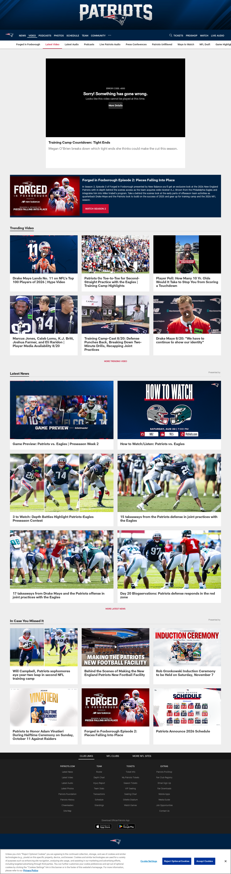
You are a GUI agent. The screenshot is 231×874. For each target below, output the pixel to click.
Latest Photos (67, 788)
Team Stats (99, 788)
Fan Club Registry (164, 777)
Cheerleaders (67, 805)
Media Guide (164, 799)
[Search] (170, 35)
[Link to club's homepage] (9, 35)
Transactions (99, 794)
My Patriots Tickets (130, 777)
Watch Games (130, 805)
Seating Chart (130, 794)
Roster (99, 772)
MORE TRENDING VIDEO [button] (115, 361)
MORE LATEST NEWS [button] (115, 608)
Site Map (67, 811)
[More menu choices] (109, 35)
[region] (115, 861)
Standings (99, 805)
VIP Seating (130, 788)
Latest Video (67, 777)
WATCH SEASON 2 (95, 208)
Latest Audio (67, 783)
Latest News (67, 772)
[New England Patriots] (115, 842)
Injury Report (99, 783)
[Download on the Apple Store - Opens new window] (103, 827)
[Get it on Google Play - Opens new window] (126, 828)
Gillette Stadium (130, 799)
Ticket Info (130, 772)
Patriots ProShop (164, 772)
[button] (116, 105)
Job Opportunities (164, 805)
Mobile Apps (164, 794)
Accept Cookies (205, 861)
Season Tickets (130, 783)
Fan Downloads (164, 788)
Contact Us (164, 811)
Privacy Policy (30, 870)
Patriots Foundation (67, 794)
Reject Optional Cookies (176, 861)
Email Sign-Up (164, 783)
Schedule (99, 799)
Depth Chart (99, 777)
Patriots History (67, 799)
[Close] (225, 861)
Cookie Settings (149, 861)
